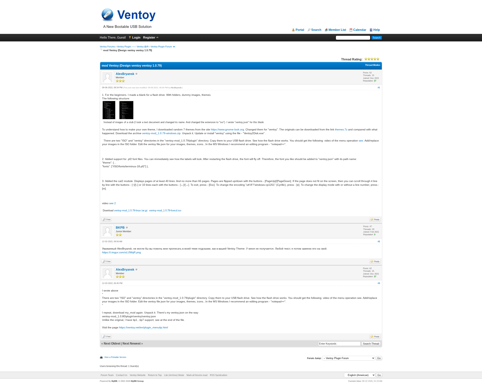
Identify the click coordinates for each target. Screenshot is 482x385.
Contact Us (121, 375)
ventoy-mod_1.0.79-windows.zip (161, 133)
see (361, 140)
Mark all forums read (197, 375)
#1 (379, 87)
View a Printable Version (115, 357)
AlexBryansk (125, 73)
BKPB (120, 227)
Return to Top (155, 375)
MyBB (114, 381)
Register (149, 37)
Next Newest (131, 343)
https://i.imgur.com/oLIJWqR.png (121, 252)
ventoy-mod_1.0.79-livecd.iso (165, 210)
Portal (300, 29)
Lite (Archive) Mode (174, 375)
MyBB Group (137, 381)
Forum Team (107, 375)
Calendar (359, 29)
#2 (379, 241)
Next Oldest (112, 343)
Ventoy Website (138, 375)
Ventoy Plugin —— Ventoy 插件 (133, 46)
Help (376, 29)
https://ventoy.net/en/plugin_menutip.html (143, 327)
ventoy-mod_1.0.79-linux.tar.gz (131, 210)
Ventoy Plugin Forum (161, 46)
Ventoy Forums (107, 46)
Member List (337, 29)
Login (136, 37)
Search (316, 29)
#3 (379, 283)
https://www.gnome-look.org (227, 129)
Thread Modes (372, 65)
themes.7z (341, 129)
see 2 (112, 203)
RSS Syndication (218, 375)
